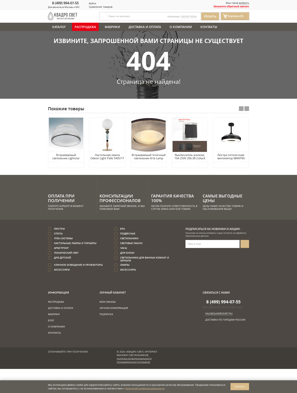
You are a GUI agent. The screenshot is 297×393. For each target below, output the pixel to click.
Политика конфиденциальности (134, 359)
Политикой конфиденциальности (144, 388)
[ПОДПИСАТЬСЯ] (244, 244)
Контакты (208, 27)
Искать (210, 16)
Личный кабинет (113, 292)
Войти (92, 3)
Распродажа (85, 27)
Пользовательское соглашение (133, 362)
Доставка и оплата (145, 27)
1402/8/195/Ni (188, 16)
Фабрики (112, 27)
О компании (181, 27)
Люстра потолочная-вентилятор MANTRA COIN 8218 (231, 156)
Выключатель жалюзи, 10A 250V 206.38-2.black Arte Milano (189, 156)
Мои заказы (108, 301)
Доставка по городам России (225, 319)
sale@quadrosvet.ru (219, 313)
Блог (51, 320)
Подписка (106, 314)
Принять (240, 386)
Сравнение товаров (100, 6)
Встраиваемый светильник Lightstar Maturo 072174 (66, 156)
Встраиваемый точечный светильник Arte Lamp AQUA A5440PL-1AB (149, 156)
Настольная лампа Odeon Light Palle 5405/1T (107, 156)
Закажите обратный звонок (231, 6)
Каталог (59, 27)
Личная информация (114, 308)
